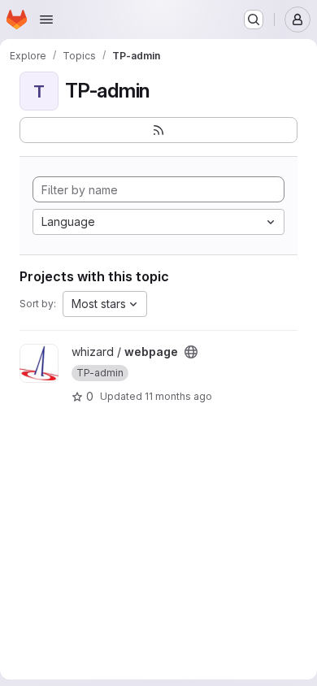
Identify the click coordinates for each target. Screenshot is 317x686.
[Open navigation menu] (46, 20)
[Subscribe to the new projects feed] (158, 130)
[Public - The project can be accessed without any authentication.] (191, 351)
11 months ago (178, 396)
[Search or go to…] (253, 19)
